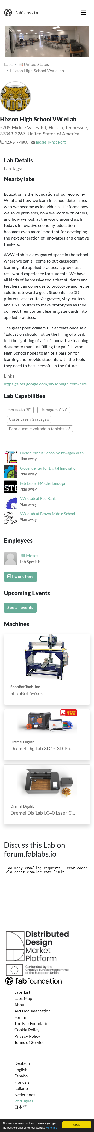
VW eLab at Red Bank (38, 499)
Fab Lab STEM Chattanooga (42, 484)
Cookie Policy (26, 1030)
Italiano (21, 1089)
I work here (22, 576)
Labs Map (23, 999)
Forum (20, 1017)
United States (36, 64)
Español (21, 1076)
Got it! (76, 1125)
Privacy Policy (27, 1036)
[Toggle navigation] (83, 12)
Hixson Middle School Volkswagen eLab (52, 453)
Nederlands (24, 1095)
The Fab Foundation (32, 1024)
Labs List (22, 992)
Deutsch (22, 1063)
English (20, 1070)
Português (23, 1101)
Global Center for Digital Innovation (49, 468)
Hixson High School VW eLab (37, 71)
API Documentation (32, 1011)
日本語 (20, 1107)
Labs (8, 64)
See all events (20, 608)
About (20, 1005)
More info (51, 1127)
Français (22, 1082)
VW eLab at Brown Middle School (47, 514)
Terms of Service (29, 1042)
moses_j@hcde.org (51, 142)
